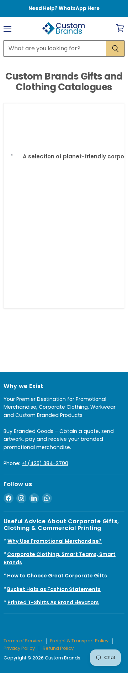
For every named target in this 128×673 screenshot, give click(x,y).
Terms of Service (23, 640)
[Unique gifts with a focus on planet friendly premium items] (11, 159)
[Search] (115, 48)
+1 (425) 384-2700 (45, 463)
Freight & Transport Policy (79, 640)
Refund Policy (58, 648)
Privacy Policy (19, 648)
